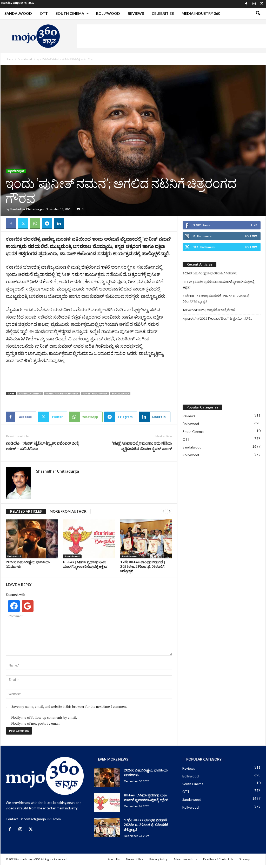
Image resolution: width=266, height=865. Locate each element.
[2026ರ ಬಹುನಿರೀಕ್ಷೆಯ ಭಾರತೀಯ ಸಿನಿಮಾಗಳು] (32, 538)
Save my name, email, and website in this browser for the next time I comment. (69, 706)
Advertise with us (185, 859)
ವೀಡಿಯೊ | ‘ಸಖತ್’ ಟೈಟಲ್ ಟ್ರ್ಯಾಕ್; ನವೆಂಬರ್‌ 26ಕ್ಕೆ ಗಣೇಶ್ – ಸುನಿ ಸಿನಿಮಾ (42, 446)
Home (9, 59)
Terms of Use (134, 859)
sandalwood (120, 393)
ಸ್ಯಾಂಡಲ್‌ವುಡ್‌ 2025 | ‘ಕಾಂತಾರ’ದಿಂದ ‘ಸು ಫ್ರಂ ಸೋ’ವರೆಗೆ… (217, 318)
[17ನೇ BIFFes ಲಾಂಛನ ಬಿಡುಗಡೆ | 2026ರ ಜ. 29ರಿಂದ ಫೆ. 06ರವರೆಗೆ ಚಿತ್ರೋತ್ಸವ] (146, 538)
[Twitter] (262, 4)
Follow (251, 236)
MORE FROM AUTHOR (68, 511)
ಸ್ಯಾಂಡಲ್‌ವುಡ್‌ (16, 171)
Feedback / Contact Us (218, 859)
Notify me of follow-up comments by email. (44, 717)
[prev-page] (163, 511)
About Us (114, 859)
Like (254, 225)
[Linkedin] (59, 223)
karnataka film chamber (61, 393)
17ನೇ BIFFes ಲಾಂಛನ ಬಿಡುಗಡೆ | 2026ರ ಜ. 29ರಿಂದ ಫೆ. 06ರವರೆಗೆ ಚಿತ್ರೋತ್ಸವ (142, 566)
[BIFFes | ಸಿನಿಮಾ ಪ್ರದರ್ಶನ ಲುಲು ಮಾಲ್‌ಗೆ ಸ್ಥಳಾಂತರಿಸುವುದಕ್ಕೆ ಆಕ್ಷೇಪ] (89, 538)
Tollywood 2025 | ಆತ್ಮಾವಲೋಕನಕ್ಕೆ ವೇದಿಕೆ (209, 310)
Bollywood (108, 13)
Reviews (136, 13)
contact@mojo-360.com (42, 819)
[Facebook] (246, 4)
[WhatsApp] (35, 223)
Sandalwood (18, 13)
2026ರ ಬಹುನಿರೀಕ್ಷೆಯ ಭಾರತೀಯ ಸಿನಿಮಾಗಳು (210, 273)
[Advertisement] (171, 36)
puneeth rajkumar (95, 393)
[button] (258, 13)
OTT (44, 13)
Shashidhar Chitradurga (26, 209)
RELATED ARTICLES (26, 511)
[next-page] (169, 511)
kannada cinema (30, 393)
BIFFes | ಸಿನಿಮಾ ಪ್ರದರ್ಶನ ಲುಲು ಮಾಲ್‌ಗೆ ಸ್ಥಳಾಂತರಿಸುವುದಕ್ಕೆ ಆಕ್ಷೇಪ (85, 564)
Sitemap (244, 859)
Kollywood (14, 556)
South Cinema (70, 13)
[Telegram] (47, 223)
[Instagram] (254, 4)
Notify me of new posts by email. (35, 723)
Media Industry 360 (201, 13)
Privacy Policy (158, 859)
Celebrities (163, 13)
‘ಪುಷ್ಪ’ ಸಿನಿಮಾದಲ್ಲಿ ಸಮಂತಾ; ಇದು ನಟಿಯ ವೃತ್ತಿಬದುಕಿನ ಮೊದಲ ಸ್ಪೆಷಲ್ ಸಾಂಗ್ (142, 446)
